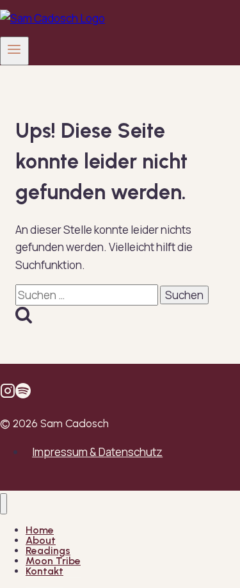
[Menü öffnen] (14, 51)
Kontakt (44, 571)
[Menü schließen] (3, 503)
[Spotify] (23, 394)
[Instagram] (7, 394)
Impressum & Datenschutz (97, 452)
